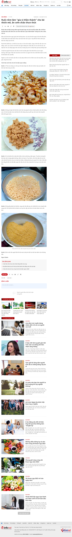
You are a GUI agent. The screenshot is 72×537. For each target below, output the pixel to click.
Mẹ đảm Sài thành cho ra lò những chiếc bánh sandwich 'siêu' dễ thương (59, 100)
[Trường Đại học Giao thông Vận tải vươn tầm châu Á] (18, 305)
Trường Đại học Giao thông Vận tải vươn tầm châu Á (18, 312)
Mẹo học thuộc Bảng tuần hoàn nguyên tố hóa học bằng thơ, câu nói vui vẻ (59, 85)
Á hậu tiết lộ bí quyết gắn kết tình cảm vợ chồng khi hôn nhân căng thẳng (35, 344)
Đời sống (6, 5)
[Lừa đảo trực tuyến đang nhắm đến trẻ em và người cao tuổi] (12, 328)
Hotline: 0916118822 (45, 1)
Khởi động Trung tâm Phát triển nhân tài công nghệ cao (42, 312)
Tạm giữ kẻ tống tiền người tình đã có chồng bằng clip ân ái (35, 364)
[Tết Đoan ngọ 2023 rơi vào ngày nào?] (12, 483)
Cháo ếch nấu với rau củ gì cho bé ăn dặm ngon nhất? (16, 269)
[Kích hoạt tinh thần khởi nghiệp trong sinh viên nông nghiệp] (6, 305)
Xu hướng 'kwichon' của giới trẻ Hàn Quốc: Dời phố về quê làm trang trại (60, 75)
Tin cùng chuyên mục (8, 318)
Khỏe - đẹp (39, 5)
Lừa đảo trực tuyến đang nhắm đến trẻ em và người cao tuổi (34, 325)
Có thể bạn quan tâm (8, 299)
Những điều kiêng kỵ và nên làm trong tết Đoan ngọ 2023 (35, 442)
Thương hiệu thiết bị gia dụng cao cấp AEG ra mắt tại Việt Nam (30, 312)
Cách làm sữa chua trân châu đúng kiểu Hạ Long (15, 264)
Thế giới (20, 5)
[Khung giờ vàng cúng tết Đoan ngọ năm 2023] (12, 465)
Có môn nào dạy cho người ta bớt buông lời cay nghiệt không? (35, 384)
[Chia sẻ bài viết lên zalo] (5, 26)
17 (67, 71)
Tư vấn (10, 17)
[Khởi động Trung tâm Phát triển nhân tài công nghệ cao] (42, 305)
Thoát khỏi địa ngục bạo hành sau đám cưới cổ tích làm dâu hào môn (35, 498)
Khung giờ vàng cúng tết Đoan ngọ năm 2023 (34, 461)
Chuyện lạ (46, 5)
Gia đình (26, 5)
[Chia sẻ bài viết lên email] (8, 26)
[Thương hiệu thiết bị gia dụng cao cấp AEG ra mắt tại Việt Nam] (30, 305)
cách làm (9, 278)
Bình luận (5, 274)
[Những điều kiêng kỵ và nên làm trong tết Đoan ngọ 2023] (12, 446)
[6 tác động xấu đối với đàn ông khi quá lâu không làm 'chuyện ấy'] (12, 427)
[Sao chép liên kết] (11, 26)
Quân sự (53, 5)
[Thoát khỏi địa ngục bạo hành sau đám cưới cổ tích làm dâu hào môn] (12, 501)
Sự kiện (59, 5)
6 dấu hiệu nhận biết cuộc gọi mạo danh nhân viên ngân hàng (59, 90)
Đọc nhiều (54, 55)
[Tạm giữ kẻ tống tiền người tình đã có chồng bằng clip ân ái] (12, 367)
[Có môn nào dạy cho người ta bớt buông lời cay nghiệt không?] (12, 387)
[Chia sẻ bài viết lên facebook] (2, 26)
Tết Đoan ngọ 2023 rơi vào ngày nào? (34, 479)
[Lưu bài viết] (14, 26)
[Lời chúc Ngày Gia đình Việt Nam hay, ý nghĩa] (12, 407)
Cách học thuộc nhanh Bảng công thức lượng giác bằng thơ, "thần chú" (59, 70)
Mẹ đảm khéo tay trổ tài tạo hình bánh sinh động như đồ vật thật (19, 266)
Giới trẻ (32, 5)
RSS (70, 5)
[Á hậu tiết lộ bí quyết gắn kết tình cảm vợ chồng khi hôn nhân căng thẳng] (12, 348)
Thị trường (13, 5)
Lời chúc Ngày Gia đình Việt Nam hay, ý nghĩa (35, 403)
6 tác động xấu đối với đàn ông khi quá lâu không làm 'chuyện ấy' (34, 424)
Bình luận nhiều (65, 55)
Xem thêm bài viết (24, 513)
